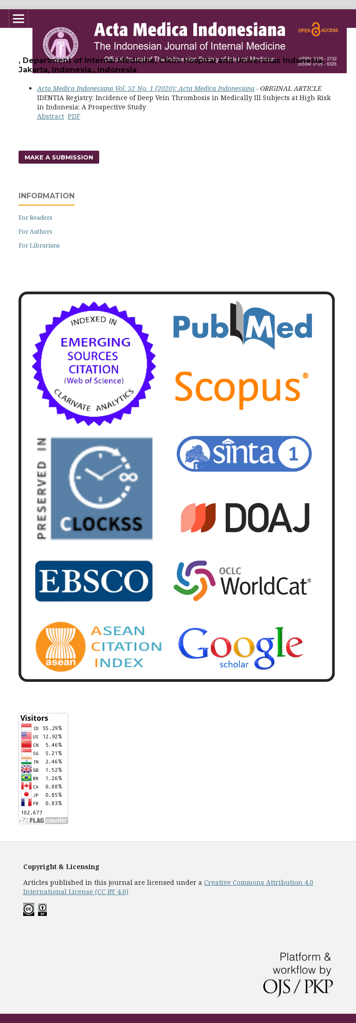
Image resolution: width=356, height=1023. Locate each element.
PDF (74, 116)
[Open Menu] (18, 18)
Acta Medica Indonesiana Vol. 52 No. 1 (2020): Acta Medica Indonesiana (145, 88)
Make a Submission (59, 157)
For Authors (35, 231)
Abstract (50, 116)
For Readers (35, 217)
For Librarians (39, 245)
